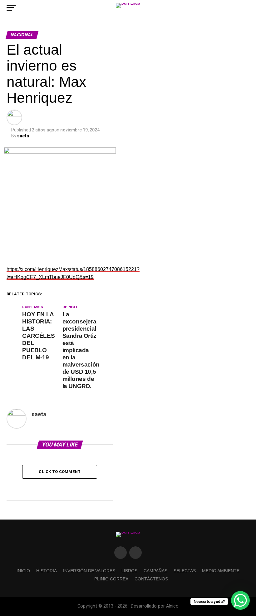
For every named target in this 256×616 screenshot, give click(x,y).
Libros (129, 570)
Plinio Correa (111, 578)
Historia (46, 570)
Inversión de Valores (89, 570)
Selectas (185, 570)
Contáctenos (151, 578)
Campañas (155, 570)
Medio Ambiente (220, 570)
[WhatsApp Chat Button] (240, 600)
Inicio (23, 570)
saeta (23, 135)
